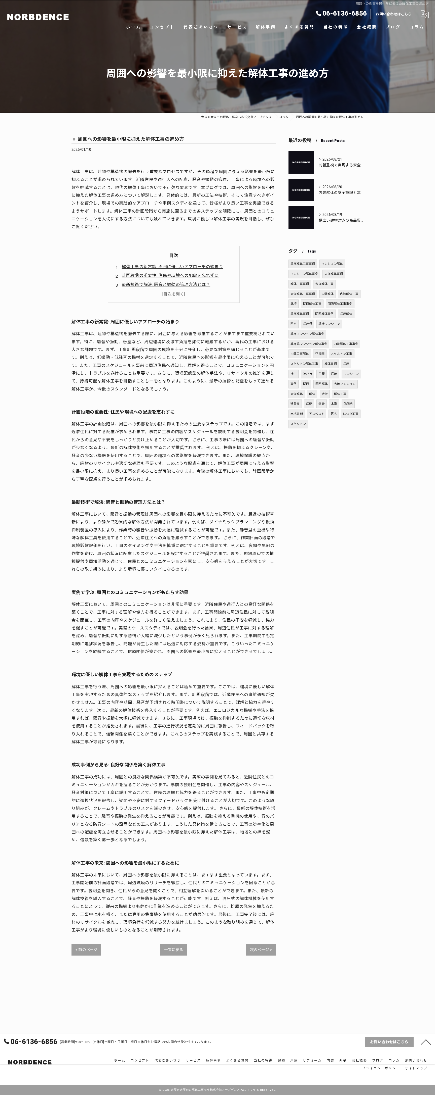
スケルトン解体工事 (304, 364)
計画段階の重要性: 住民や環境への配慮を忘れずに (170, 275)
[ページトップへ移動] (426, 1042)
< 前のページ (86, 950)
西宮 (294, 324)
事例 (294, 384)
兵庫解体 (346, 314)
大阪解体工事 (324, 284)
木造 (334, 404)
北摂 (294, 304)
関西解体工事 (312, 304)
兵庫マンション (329, 324)
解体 (312, 394)
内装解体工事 (349, 294)
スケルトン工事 (341, 354)
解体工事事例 (300, 284)
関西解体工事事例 (340, 304)
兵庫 (346, 364)
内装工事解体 (300, 354)
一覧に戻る (173, 950)
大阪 (325, 394)
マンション (351, 374)
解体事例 (330, 364)
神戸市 (307, 374)
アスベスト (316, 414)
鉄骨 (321, 404)
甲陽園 (319, 354)
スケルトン (298, 424)
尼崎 (334, 374)
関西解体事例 (324, 314)
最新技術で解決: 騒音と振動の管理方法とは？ (166, 284)
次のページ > (261, 950)
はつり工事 (350, 414)
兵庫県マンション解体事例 (309, 344)
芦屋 (321, 374)
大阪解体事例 (333, 274)
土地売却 (297, 414)
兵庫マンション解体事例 (307, 334)
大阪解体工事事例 (303, 294)
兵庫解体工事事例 (303, 264)
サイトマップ (416, 1068)
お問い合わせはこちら (394, 14)
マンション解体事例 (304, 274)
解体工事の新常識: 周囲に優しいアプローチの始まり (172, 266)
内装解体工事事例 (346, 344)
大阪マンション (344, 384)
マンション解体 (332, 264)
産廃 (309, 404)
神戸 (294, 374)
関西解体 (321, 384)
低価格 (348, 404)
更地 (334, 414)
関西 (306, 384)
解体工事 (340, 394)
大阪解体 (297, 394)
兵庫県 (307, 324)
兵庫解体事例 (300, 314)
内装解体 (327, 294)
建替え (295, 404)
